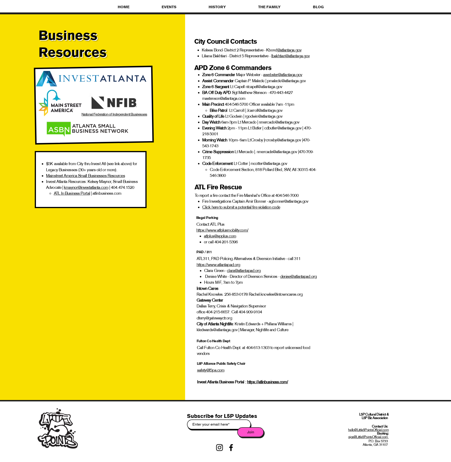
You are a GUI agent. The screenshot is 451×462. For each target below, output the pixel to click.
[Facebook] (231, 447)
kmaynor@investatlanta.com (86, 187)
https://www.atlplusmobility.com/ (222, 230)
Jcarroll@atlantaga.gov (264, 110)
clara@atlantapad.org (243, 270)
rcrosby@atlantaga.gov (282, 140)
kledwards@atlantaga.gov (217, 329)
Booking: (383, 433)
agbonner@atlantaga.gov (288, 201)
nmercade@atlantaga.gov (277, 151)
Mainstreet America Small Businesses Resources (85, 175)
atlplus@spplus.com (220, 236)
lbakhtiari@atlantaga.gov (290, 55)
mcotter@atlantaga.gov (269, 163)
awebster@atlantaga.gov (282, 74)
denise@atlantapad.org (298, 276)
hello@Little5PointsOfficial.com (368, 429)
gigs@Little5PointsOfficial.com (368, 437)
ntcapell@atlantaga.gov (264, 86)
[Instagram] (219, 447)
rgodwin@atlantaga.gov (263, 116)
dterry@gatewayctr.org (214, 318)
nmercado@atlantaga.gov (279, 122)
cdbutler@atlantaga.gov (282, 128)
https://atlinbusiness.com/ (267, 381)
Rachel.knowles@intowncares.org (276, 294)
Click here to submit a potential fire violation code (241, 207)
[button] (181, 7)
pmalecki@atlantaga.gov (286, 80)
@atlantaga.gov (289, 50)
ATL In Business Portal (72, 193)
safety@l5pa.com (211, 370)
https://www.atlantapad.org (218, 264)
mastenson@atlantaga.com (223, 98)
